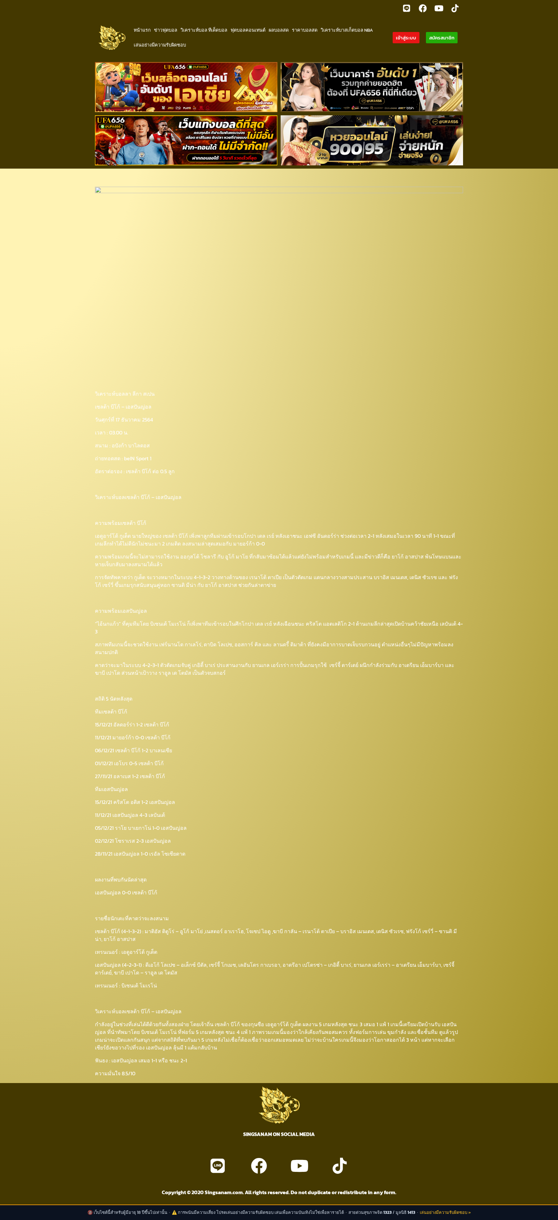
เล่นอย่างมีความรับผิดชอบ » (445, 1212)
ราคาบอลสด (304, 30)
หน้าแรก (142, 30)
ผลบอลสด (279, 30)
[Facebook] (423, 8)
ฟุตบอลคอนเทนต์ (248, 30)
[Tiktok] (455, 8)
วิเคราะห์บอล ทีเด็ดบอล (204, 30)
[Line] (406, 8)
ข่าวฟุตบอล (165, 30)
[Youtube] (439, 8)
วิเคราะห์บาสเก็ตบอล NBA (347, 30)
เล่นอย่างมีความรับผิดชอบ (160, 44)
